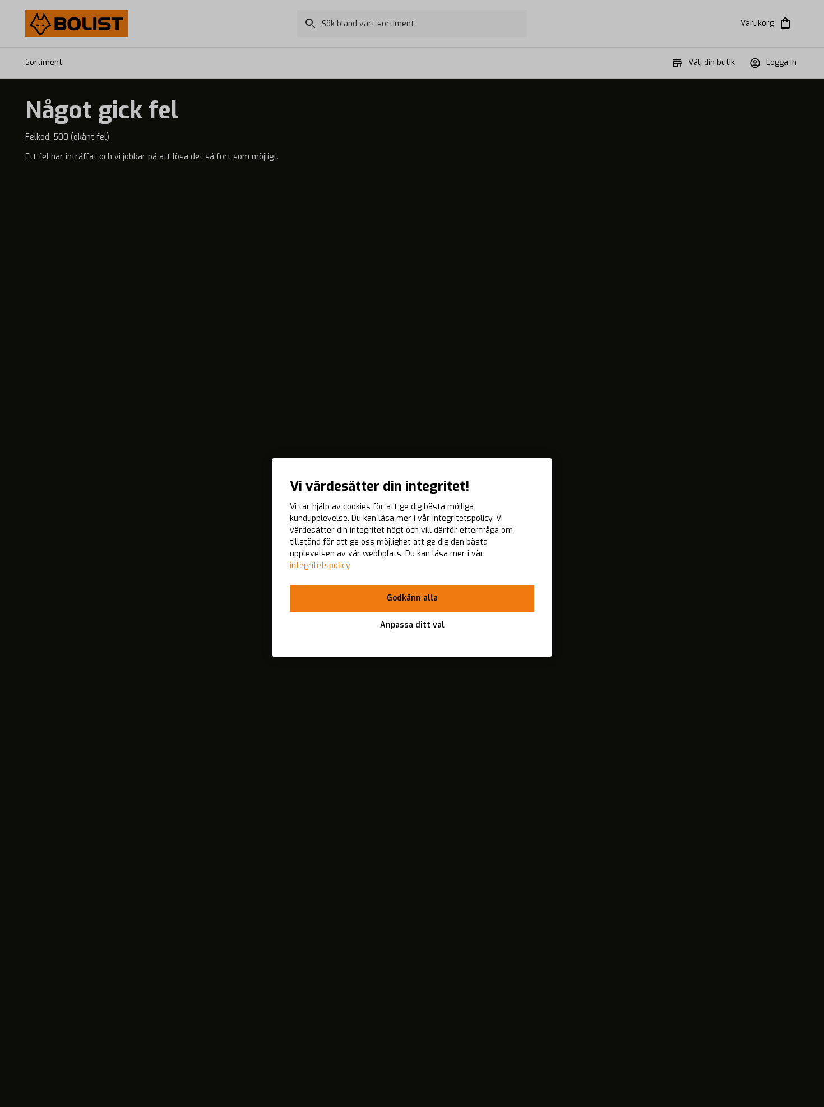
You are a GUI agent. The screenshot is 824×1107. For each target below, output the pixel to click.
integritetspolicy (320, 565)
